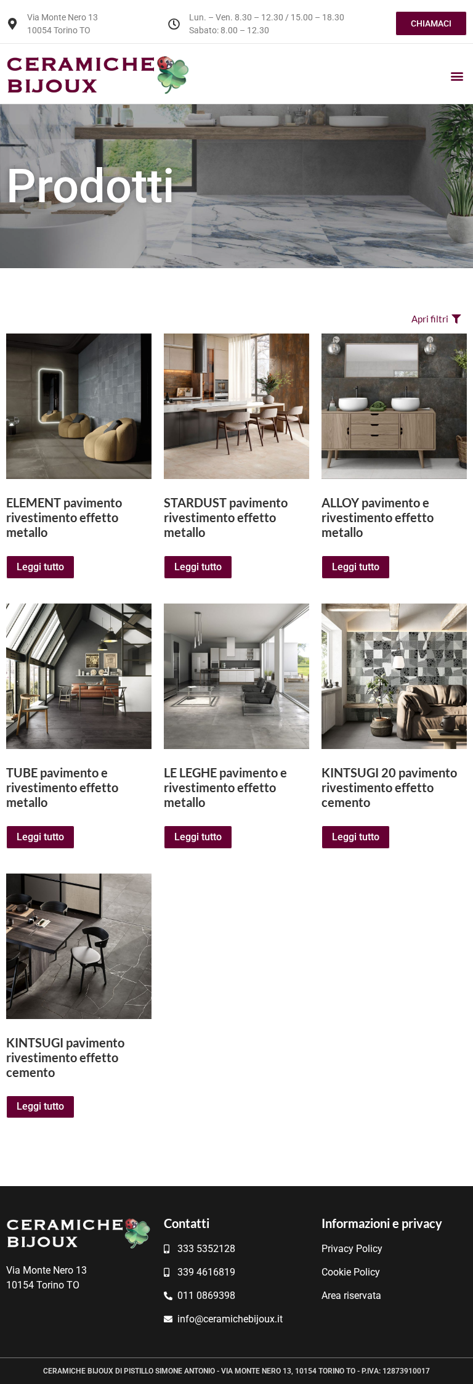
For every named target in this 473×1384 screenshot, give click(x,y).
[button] (457, 76)
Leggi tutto (40, 567)
